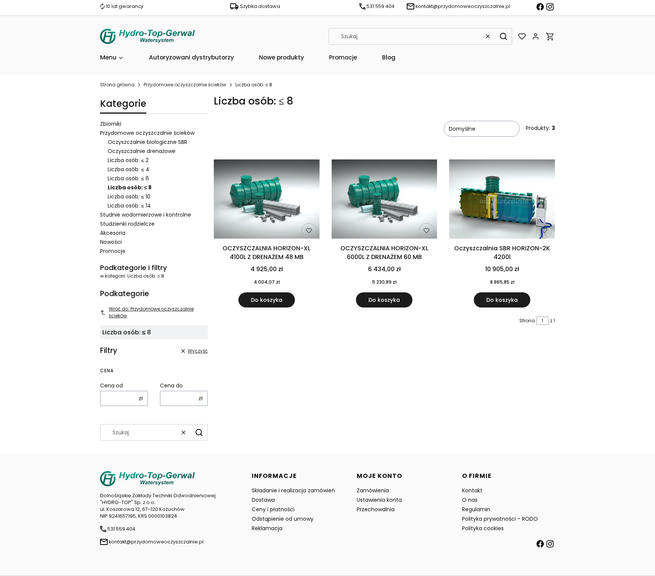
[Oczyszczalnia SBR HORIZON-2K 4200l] (502, 200)
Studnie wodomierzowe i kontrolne (145, 215)
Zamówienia (373, 490)
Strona (527, 320)
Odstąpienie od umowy (282, 519)
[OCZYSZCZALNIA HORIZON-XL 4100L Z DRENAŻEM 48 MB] (267, 200)
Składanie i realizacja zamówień (293, 490)
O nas (470, 500)
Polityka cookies (483, 528)
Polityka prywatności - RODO (500, 519)
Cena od (111, 385)
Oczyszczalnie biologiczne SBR (147, 142)
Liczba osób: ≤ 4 (128, 169)
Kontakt (472, 490)
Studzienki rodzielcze (127, 224)
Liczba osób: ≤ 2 (128, 160)
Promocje (112, 251)
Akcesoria (112, 233)
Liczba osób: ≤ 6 (128, 178)
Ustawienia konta (379, 500)
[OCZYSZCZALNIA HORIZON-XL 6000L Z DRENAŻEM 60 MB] (384, 200)
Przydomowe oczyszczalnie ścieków (185, 84)
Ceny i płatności (273, 509)
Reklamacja (267, 528)
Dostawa (263, 500)
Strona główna (117, 84)
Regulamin (476, 509)
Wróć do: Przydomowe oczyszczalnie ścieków (151, 312)
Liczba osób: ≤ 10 (129, 196)
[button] (503, 36)
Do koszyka (266, 300)
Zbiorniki (110, 124)
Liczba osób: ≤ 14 (129, 205)
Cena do (171, 385)
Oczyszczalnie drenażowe (142, 151)
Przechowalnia (376, 509)
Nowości (111, 242)
